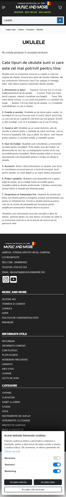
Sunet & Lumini (11, 402)
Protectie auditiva (13, 425)
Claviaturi (8, 397)
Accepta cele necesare (33, 489)
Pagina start (11, 30)
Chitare (21, 30)
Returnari (8, 341)
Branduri (7, 322)
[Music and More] (32, 5)
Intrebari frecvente (15, 359)
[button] (5, 7)
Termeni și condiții (13, 304)
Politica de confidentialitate (20, 318)
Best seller (31, 12)
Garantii (7, 364)
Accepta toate (48, 482)
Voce (5, 411)
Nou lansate (45, 12)
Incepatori (30, 30)
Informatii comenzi (14, 346)
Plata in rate (10, 355)
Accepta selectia (18, 482)
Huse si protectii (13, 430)
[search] (60, 20)
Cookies (7, 308)
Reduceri (18, 12)
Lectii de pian (10, 378)
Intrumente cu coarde (16, 420)
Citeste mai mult (12, 451)
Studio (6, 407)
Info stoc (8, 369)
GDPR (5, 313)
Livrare (7, 373)
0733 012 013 (20, 267)
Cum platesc (10, 350)
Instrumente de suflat (16, 416)
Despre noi (9, 299)
